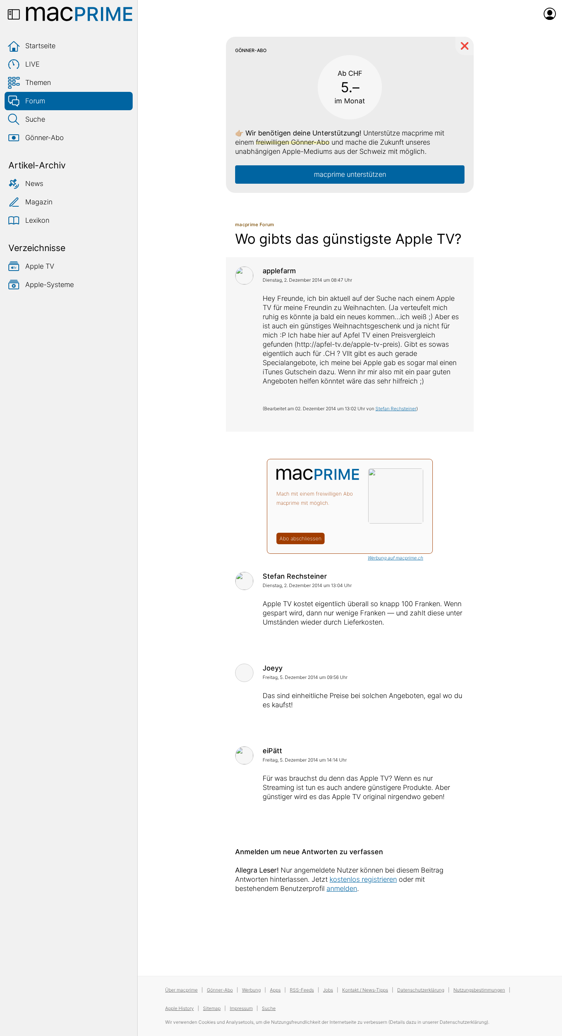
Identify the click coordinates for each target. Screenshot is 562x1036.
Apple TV (39, 266)
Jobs (328, 990)
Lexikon (37, 220)
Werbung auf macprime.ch (395, 558)
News (34, 183)
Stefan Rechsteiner (395, 408)
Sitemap (212, 1008)
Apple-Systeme (49, 285)
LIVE (32, 64)
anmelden (341, 888)
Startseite (40, 46)
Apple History (179, 1008)
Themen (38, 82)
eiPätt (272, 751)
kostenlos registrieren (363, 879)
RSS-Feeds (302, 990)
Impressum (241, 1008)
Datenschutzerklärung (420, 990)
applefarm (279, 271)
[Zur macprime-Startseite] (79, 14)
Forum (35, 101)
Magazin (38, 202)
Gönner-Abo (44, 138)
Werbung (251, 990)
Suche (35, 119)
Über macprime (181, 990)
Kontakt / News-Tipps (365, 990)
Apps (275, 990)
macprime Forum (255, 224)
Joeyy (273, 668)
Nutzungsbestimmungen (479, 990)
